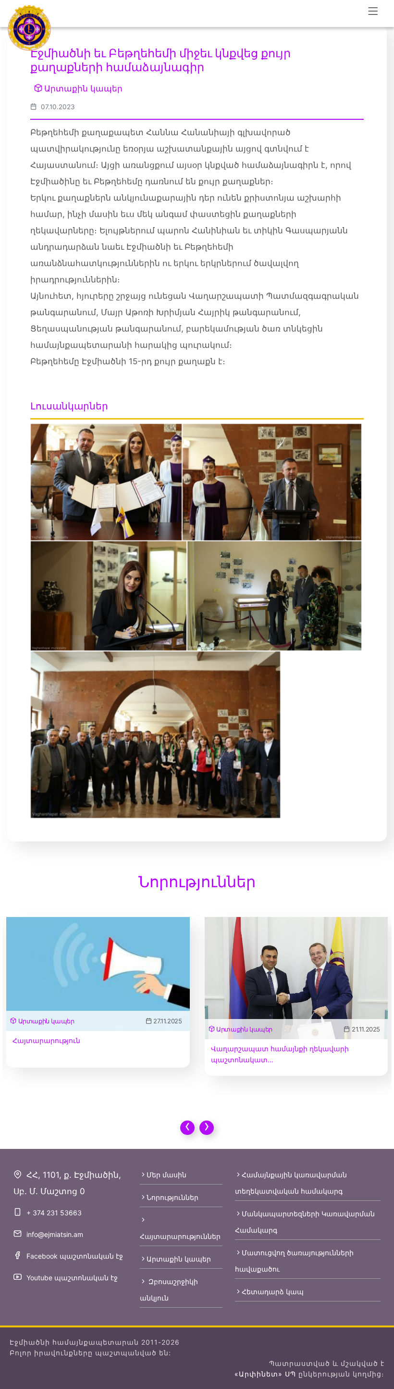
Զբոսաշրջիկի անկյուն (169, 1289)
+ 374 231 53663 (54, 1213)
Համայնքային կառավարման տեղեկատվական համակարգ (291, 1183)
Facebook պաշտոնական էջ (74, 1256)
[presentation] (187, 1128)
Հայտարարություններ (180, 1236)
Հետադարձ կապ (273, 1291)
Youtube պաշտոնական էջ (72, 1278)
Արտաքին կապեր (83, 88)
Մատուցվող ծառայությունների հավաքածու (294, 1261)
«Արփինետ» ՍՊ (265, 1374)
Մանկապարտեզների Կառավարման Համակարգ (305, 1222)
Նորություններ (172, 1197)
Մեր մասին (166, 1175)
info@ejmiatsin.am (54, 1234)
